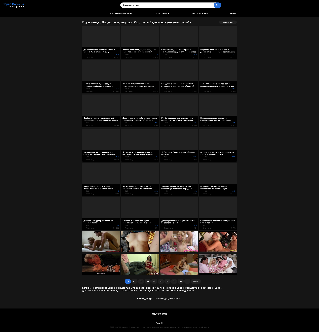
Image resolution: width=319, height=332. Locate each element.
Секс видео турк (144, 298)
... (187, 281)
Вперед (196, 281)
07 (167, 281)
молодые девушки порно (167, 298)
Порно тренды (162, 13)
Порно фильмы (85, 13)
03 (141, 281)
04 (148, 281)
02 (134, 281)
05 (154, 281)
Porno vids (159, 323)
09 (181, 281)
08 (174, 281)
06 (161, 281)
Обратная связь (159, 314)
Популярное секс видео (121, 13)
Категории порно (199, 13)
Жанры (232, 13)
